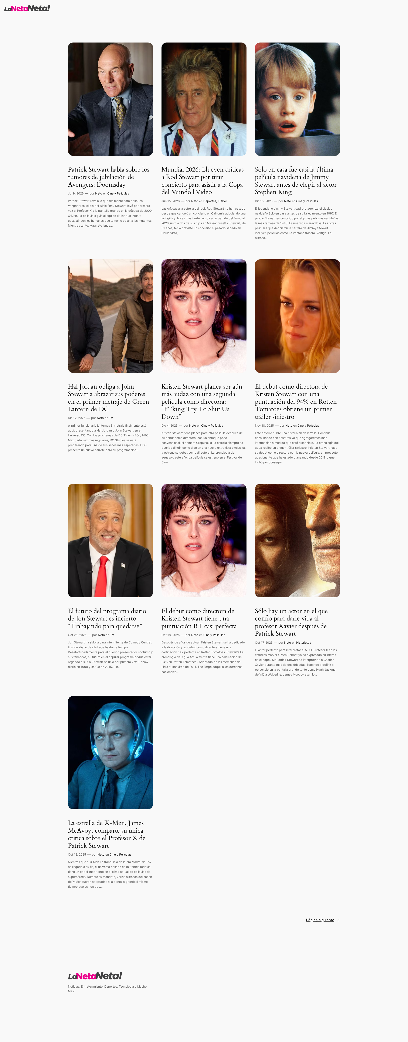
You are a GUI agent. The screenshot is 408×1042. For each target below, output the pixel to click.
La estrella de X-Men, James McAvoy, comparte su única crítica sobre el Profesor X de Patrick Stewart (107, 834)
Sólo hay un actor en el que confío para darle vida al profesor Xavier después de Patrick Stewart (291, 623)
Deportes (209, 201)
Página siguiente (323, 920)
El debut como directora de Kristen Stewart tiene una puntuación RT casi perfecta (199, 619)
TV (111, 418)
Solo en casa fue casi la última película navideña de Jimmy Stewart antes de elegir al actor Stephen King (296, 181)
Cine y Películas (118, 193)
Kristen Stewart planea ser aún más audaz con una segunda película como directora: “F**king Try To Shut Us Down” (202, 402)
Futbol (222, 201)
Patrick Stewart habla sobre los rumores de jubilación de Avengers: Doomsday (108, 177)
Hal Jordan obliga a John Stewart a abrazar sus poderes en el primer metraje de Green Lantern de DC (108, 398)
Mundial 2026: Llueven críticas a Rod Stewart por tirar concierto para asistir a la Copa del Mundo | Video (203, 181)
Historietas (303, 642)
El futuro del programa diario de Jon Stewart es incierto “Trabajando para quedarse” (107, 619)
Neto (98, 193)
